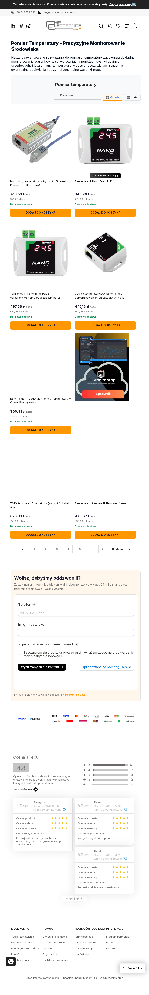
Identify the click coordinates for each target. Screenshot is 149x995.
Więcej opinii (74, 898)
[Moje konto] (109, 25)
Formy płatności (84, 936)
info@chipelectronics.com (58, 12)
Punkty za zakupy (22, 959)
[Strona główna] (65, 26)
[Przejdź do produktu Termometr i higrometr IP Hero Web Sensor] (105, 469)
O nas (109, 942)
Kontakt (110, 948)
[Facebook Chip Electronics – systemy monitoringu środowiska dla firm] (21, 26)
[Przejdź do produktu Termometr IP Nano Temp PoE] (105, 140)
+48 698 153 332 (25, 12)
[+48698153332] (11, 961)
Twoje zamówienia (22, 936)
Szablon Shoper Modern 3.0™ (81, 977)
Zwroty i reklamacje (55, 936)
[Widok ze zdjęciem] (112, 97)
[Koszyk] (135, 25)
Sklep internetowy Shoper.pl (43, 977)
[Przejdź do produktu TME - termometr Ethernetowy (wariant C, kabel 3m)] (40, 469)
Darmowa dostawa (85, 942)
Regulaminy (50, 954)
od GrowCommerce (111, 977)
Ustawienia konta (21, 942)
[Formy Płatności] (76, 718)
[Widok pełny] (132, 97)
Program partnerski (117, 936)
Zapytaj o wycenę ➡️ (122, 4)
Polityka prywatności (55, 959)
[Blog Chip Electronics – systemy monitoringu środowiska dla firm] (28, 26)
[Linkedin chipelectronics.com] (13, 26)
